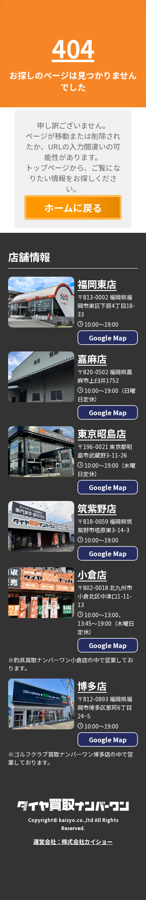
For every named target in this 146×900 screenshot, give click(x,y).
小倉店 (92, 574)
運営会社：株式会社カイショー (73, 841)
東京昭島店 (101, 433)
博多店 (92, 686)
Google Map (108, 338)
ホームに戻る (73, 207)
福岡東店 (96, 284)
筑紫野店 (96, 508)
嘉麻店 (92, 358)
